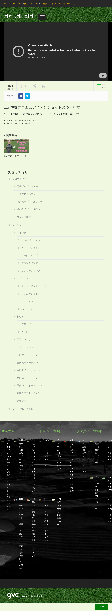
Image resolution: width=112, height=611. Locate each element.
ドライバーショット (31, 240)
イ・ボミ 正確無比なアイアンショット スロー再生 (84, 456)
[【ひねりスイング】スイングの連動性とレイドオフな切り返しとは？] (40, 500)
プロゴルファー (20, 178)
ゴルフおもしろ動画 (22, 408)
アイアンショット (29, 120)
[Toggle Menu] (42, 16)
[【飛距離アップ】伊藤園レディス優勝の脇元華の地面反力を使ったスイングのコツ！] (28, 500)
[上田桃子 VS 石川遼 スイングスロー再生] (53, 500)
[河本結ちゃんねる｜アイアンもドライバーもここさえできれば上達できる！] (28, 441)
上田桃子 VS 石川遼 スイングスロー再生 (59, 512)
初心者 (20, 316)
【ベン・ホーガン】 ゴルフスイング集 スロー (59, 456)
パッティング (28, 308)
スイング (21, 232)
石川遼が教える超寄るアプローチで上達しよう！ (21, 456)
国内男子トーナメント (28, 362)
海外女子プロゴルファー (30, 209)
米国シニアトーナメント (30, 393)
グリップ (26, 324)
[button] (100, 607)
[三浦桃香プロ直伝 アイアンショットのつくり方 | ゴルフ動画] (18, 16)
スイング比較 (24, 217)
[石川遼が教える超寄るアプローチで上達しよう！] (15, 441)
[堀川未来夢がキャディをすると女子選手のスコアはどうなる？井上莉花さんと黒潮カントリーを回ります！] (15, 500)
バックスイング (29, 255)
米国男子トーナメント (28, 377)
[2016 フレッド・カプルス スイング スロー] (40, 441)
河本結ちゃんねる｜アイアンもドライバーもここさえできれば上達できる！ (34, 465)
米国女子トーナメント (28, 370)
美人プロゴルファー (14, 123)
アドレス (26, 331)
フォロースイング (30, 270)
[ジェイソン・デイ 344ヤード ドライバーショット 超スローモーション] (103, 478)
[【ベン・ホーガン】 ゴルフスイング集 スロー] (53, 441)
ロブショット (28, 301)
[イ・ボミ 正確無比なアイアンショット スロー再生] (78, 441)
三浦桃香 (26, 123)
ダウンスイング (29, 263)
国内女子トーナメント (28, 354)
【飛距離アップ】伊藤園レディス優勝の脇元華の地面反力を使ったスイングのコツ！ (34, 527)
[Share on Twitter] (27, 96)
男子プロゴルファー (27, 186)
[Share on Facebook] (20, 96)
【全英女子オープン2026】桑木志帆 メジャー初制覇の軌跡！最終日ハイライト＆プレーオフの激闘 (10, 475)
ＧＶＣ (39, 596)
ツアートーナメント (22, 347)
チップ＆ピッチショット (34, 285)
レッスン (17, 224)
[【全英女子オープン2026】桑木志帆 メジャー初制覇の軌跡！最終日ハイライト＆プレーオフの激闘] (2, 441)
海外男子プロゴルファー (30, 201)
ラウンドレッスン (26, 339)
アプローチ (23, 278)
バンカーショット (30, 293)
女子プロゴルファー (14, 120)
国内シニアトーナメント (30, 385)
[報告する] (43, 86)
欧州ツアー (23, 400)
